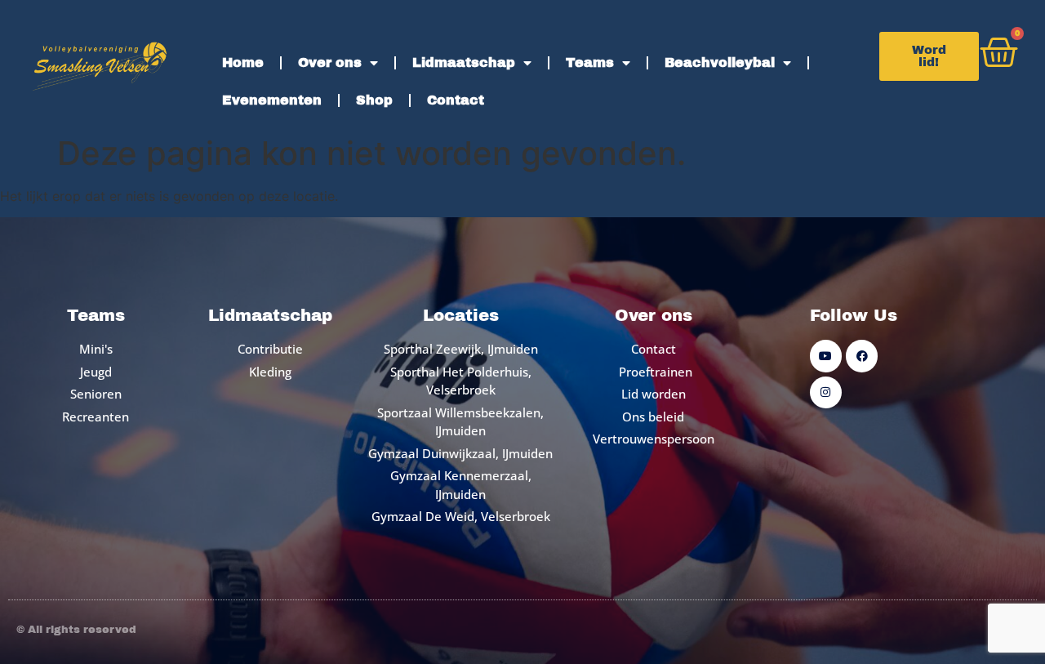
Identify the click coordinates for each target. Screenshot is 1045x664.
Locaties (461, 315)
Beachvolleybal (720, 62)
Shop (374, 100)
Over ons (330, 62)
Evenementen (272, 100)
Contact (455, 100)
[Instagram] (826, 392)
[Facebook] (862, 356)
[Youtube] (826, 356)
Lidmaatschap (463, 62)
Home (243, 62)
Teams (590, 62)
